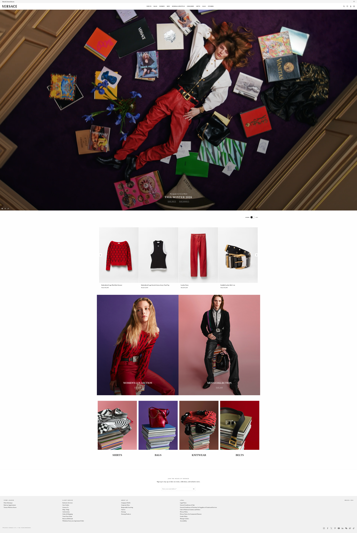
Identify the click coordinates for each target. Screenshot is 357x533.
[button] (354, 6)
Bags (155, 6)
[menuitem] (149, 6)
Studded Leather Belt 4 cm (227, 285)
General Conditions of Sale (187, 505)
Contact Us (65, 507)
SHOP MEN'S (172, 201)
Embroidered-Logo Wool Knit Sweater (111, 285)
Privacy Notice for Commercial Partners (191, 514)
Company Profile (125, 503)
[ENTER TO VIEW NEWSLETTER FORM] (194, 489)
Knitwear (199, 455)
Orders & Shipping (67, 514)
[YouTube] (339, 528)
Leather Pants (185, 285)
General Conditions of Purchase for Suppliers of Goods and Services (198, 507)
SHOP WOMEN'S (184, 201)
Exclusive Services (67, 503)
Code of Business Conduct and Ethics (190, 509)
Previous (100, 255)
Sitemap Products (126, 514)
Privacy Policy (184, 512)
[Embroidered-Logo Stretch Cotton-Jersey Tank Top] (158, 255)
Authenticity (66, 512)
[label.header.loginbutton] (350, 6)
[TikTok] (354, 528)
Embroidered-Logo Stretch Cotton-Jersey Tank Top (155, 285)
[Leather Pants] (198, 255)
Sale (204, 6)
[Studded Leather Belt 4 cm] (238, 255)
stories (211, 6)
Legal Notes (183, 503)
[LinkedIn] (342, 528)
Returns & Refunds (67, 518)
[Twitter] (331, 528)
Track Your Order (67, 516)
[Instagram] (324, 528)
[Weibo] (350, 528)
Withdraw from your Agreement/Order (73, 521)
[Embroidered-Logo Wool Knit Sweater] (119, 255)
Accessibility (183, 521)
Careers (123, 509)
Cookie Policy (184, 516)
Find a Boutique (8, 503)
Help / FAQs (65, 509)
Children (190, 6)
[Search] (344, 6)
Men (168, 6)
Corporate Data (125, 505)
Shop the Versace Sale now (8, 1)
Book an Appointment (10, 505)
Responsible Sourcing (127, 507)
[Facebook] (328, 528)
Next (256, 255)
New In (149, 6)
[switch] (251, 217)
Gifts (198, 6)
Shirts (117, 455)
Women (162, 6)
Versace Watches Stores (10, 507)
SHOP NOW (137, 387)
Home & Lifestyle (178, 6)
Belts (240, 455)
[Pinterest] (335, 528)
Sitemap (123, 512)
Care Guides (65, 505)
